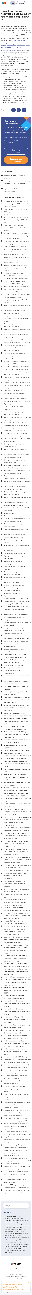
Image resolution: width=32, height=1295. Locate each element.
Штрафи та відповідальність (14, 1248)
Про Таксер (9, 1216)
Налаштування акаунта (12, 1225)
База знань (7, 1213)
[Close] (28, 1282)
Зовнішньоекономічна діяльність (15, 1242)
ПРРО (7, 1244)
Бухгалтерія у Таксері (12, 1221)
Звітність (8, 1238)
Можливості (16, 1271)
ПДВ (25, 1246)
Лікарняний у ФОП (17, 1246)
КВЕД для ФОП (21, 1235)
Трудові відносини (16, 1244)
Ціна (16, 1268)
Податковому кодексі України (12, 50)
